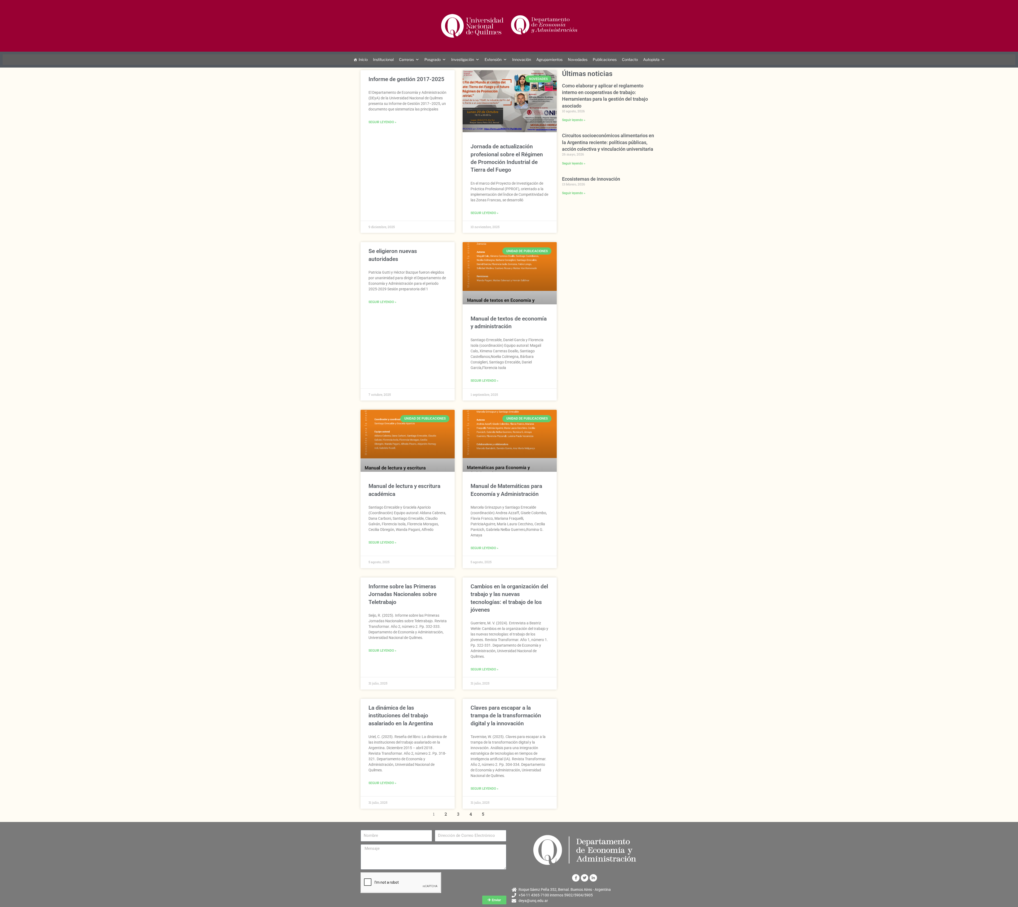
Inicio (363, 59)
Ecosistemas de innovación (591, 179)
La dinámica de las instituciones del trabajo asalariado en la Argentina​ (400, 716)
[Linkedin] (593, 878)
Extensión (493, 59)
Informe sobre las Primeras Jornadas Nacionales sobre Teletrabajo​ (402, 594)
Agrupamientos (549, 59)
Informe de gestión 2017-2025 (406, 79)
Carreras (406, 59)
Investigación (462, 59)
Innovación (521, 59)
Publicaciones (605, 59)
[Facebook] (576, 878)
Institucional (383, 59)
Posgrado (432, 59)
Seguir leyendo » (382, 122)
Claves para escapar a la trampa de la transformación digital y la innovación (506, 716)
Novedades (577, 59)
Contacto (630, 59)
